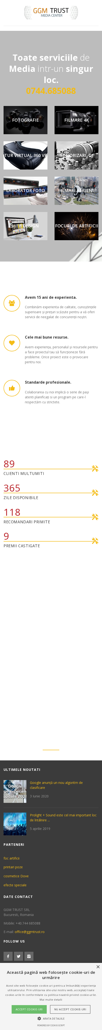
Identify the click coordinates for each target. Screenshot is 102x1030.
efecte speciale (15, 885)
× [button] (98, 967)
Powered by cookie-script (51, 1025)
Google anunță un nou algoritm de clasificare (56, 785)
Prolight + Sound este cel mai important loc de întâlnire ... (63, 817)
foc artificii (11, 858)
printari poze (13, 867)
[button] (51, 1018)
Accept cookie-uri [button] (29, 1009)
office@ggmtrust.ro (30, 931)
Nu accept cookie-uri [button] (70, 1009)
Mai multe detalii (51, 999)
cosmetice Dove (16, 876)
